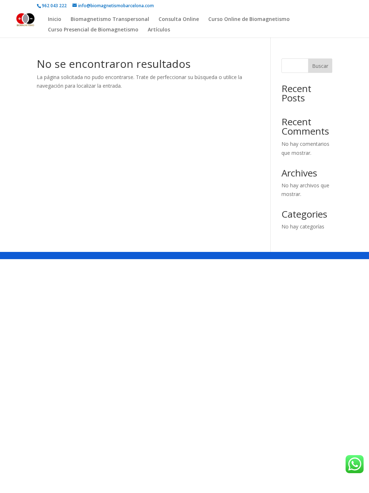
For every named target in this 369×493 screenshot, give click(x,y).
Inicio (54, 19)
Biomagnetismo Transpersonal (110, 19)
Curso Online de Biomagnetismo (249, 19)
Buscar (320, 65)
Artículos (159, 30)
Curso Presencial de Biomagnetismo (93, 30)
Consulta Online (179, 19)
